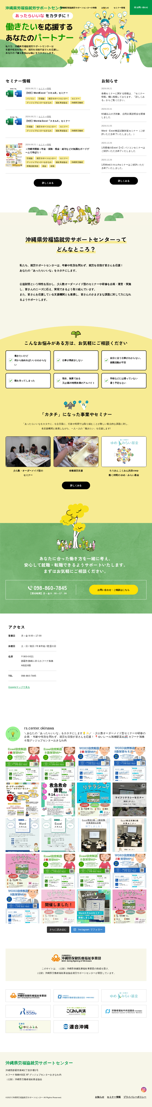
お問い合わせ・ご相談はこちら (113, 590)
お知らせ (105, 8)
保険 (52, 166)
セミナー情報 (119, 8)
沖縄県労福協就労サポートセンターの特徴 (78, 8)
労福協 (41, 99)
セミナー (76, 99)
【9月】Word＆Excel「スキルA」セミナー (47, 121)
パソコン (30, 99)
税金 (44, 166)
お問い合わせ (142, 7)
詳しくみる (48, 183)
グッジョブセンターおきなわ (39, 103)
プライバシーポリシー (134, 1097)
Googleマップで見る (19, 687)
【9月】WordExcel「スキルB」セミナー (46, 93)
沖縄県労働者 (77, 103)
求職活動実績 (32, 166)
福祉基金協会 (61, 103)
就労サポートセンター (58, 99)
